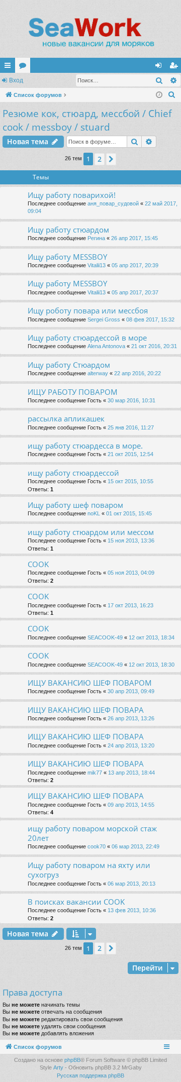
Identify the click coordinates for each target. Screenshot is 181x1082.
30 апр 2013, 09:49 (131, 691)
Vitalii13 (96, 265)
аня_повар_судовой (113, 203)
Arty (58, 1067)
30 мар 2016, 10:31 (131, 400)
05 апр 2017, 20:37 (135, 292)
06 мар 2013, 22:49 (135, 846)
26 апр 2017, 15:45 (134, 238)
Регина (96, 238)
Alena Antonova (106, 346)
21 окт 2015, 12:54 (130, 454)
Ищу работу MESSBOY (67, 257)
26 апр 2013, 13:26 (131, 718)
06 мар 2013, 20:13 (131, 884)
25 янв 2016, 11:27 (131, 427)
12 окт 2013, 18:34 (151, 637)
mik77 (94, 773)
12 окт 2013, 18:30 (151, 665)
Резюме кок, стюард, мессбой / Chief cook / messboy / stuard (87, 120)
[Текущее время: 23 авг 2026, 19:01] (159, 95)
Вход (16, 80)
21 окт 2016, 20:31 (154, 346)
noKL (93, 513)
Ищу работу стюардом (68, 230)
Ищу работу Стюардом (69, 365)
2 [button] (100, 159)
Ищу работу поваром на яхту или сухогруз (89, 870)
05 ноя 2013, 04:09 (131, 573)
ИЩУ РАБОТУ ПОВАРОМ (73, 392)
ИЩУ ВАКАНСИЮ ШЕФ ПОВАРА (86, 710)
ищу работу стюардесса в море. (85, 446)
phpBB (72, 1060)
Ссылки (9, 67)
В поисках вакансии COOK (76, 902)
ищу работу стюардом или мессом (91, 532)
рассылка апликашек (66, 418)
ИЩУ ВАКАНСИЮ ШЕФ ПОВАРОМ (90, 683)
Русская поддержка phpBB (90, 1075)
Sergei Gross (103, 319)
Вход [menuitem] (160, 67)
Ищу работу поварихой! (72, 195)
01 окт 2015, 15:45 (129, 513)
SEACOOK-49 (105, 637)
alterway (97, 373)
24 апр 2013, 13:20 (131, 745)
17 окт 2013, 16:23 (130, 605)
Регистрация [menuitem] (175, 67)
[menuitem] (171, 94)
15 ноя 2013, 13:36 (131, 540)
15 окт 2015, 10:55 (130, 481)
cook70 (96, 846)
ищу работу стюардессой (73, 473)
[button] (111, 159)
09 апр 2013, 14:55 (131, 805)
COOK (38, 564)
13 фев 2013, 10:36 (132, 910)
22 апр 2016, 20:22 (137, 373)
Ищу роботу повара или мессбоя (88, 310)
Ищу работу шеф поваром (75, 505)
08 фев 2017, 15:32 (150, 319)
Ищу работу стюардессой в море (87, 338)
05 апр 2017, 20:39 (135, 265)
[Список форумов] (90, 33)
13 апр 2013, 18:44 (131, 773)
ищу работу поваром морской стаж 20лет (92, 833)
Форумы (24, 67)
